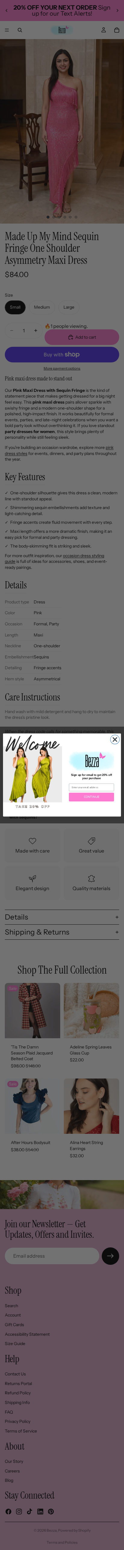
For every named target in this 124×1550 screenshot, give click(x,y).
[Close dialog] (114, 739)
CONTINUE (91, 797)
